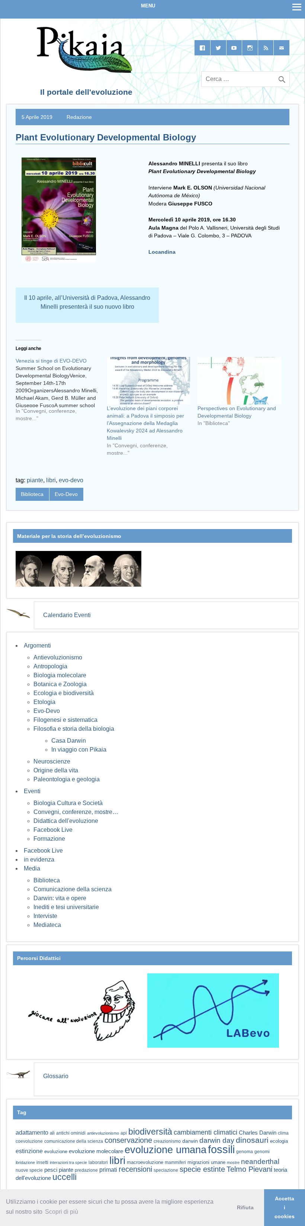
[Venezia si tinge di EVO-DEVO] (61, 392)
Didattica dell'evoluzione (65, 821)
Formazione (49, 839)
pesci (50, 1170)
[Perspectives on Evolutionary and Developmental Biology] (239, 381)
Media (32, 868)
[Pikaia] (83, 70)
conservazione (128, 1140)
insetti (42, 1162)
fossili (221, 1149)
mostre (233, 1162)
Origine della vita (55, 770)
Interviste (45, 916)
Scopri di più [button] (61, 1212)
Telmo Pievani (249, 1169)
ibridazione (25, 1162)
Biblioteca (32, 494)
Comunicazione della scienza (72, 889)
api (124, 1133)
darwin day (216, 1140)
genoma (244, 1151)
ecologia (279, 1141)
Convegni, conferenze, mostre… (75, 812)
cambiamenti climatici (205, 1132)
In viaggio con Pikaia (78, 749)
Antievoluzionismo (57, 657)
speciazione (166, 1170)
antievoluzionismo (103, 1133)
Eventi (32, 791)
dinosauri (252, 1140)
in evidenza (39, 859)
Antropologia (50, 666)
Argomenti (37, 645)
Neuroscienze (51, 761)
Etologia (44, 702)
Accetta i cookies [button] (284, 1207)
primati (108, 1170)
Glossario (55, 1076)
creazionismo (167, 1141)
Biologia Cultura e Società (68, 803)
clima (283, 1133)
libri (51, 480)
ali (52, 1133)
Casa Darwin (68, 740)
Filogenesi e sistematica (65, 720)
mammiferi (175, 1162)
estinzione (29, 1151)
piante (35, 480)
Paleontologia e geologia (66, 779)
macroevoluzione (145, 1162)
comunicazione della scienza (73, 1141)
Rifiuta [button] (245, 1207)
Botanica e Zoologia (60, 684)
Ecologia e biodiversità (63, 693)
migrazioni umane (206, 1162)
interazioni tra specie (68, 1162)
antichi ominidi (71, 1133)
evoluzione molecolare (96, 1151)
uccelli (64, 1177)
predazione (86, 1170)
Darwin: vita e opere (59, 898)
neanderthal (260, 1161)
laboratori (98, 1162)
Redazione (79, 117)
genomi (262, 1151)
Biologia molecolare (59, 675)
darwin (190, 1141)
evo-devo (71, 480)
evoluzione (55, 1151)
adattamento (32, 1132)
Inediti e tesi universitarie (66, 907)
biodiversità (150, 1131)
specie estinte (202, 1169)
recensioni (135, 1169)
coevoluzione (29, 1141)
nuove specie (29, 1170)
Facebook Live (53, 830)
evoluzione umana (165, 1149)
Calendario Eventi (67, 615)
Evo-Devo (66, 494)
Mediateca (47, 925)
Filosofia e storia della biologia (73, 729)
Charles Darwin (257, 1133)
